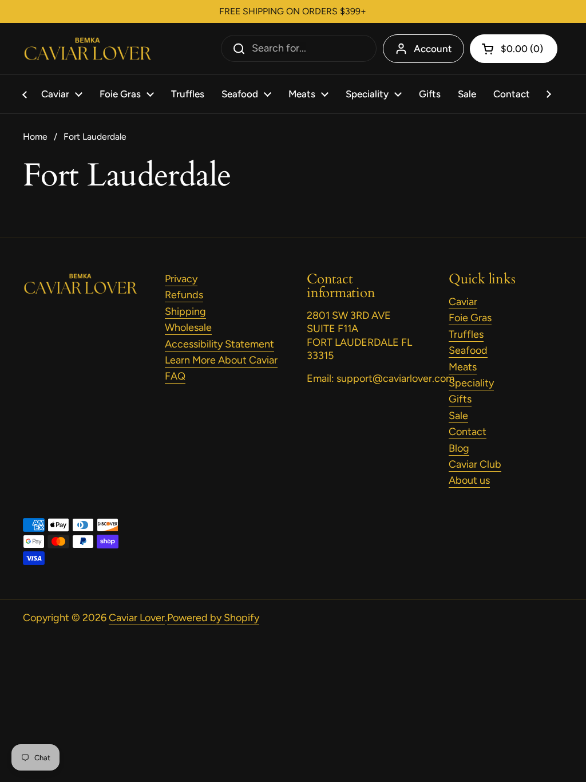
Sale (458, 415)
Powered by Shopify (213, 617)
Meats (463, 367)
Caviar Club (475, 464)
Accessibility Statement (219, 344)
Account (433, 48)
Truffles (466, 334)
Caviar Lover (137, 617)
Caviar (463, 301)
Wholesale (188, 327)
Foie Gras (470, 317)
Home (35, 136)
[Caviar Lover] (87, 49)
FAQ (175, 376)
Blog (459, 448)
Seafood (468, 350)
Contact (467, 431)
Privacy (181, 278)
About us (469, 480)
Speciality (471, 383)
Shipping (185, 311)
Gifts (460, 399)
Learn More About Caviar (221, 360)
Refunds (184, 295)
